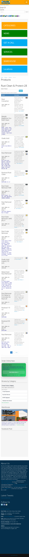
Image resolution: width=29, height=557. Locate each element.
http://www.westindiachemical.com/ (8, 480)
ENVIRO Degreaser (6, 397)
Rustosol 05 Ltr (6, 322)
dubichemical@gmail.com (9, 516)
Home (2, 77)
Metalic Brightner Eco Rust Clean (6, 118)
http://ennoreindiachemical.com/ (20, 484)
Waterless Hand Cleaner (7, 400)
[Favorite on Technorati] (16, 15)
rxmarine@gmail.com (6, 488)
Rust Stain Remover (6, 394)
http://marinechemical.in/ (6, 482)
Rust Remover (7, 153)
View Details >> (20, 163)
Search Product (4, 88)
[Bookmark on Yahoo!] (17, 15)
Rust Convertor (5, 100)
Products (5, 77)
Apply (21, 90)
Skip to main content (4, 5)
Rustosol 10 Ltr (6, 308)
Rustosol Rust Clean (6, 173)
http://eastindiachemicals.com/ (18, 486)
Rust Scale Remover (5, 232)
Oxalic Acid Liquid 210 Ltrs (5, 261)
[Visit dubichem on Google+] (6, 504)
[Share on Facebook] (1, 15)
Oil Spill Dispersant (6, 391)
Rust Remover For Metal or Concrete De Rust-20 (7, 296)
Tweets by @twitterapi (5, 498)
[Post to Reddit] (14, 15)
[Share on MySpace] (11, 15)
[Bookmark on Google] (3, 15)
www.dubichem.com (14, 555)
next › (17, 352)
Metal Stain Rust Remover (7, 273)
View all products (5, 402)
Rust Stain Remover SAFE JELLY (7, 218)
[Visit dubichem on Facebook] (4, 504)
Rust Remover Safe (7, 203)
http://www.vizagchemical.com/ (7, 483)
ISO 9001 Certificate (5, 509)
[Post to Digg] (8, 15)
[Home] (5, 2)
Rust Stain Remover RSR (6, 187)
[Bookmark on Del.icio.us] (6, 15)
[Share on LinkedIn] (9, 15)
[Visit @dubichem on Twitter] (2, 504)
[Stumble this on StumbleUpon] (4, 15)
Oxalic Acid (5, 138)
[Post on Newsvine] (13, 15)
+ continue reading (20, 425)
